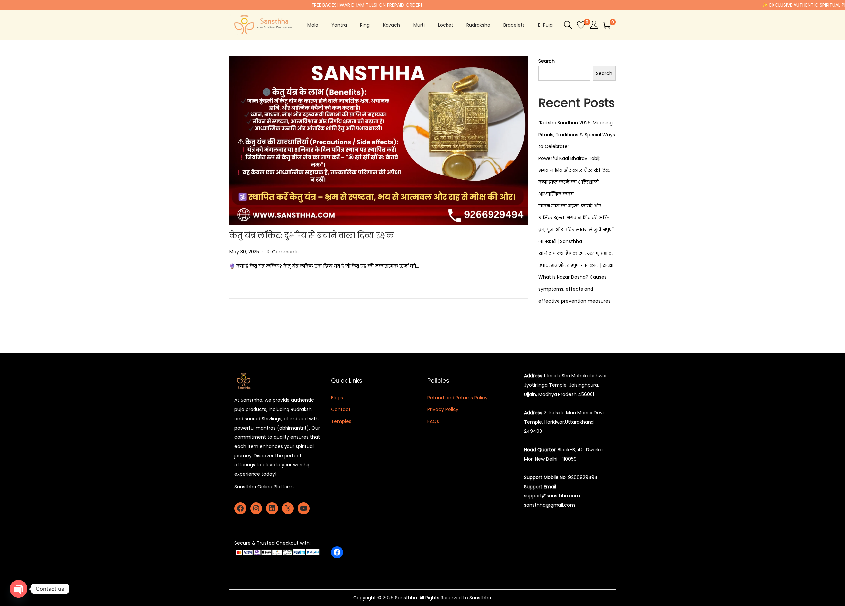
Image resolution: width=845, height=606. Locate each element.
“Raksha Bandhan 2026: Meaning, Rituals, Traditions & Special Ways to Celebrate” (576, 134)
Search (546, 61)
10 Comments (282, 251)
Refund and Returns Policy (457, 397)
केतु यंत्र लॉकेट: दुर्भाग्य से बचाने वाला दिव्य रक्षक (311, 235)
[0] (581, 25)
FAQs (433, 421)
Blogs (337, 397)
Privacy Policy (442, 409)
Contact (341, 409)
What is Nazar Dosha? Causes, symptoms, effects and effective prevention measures (574, 289)
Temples (341, 421)
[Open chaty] (18, 589)
